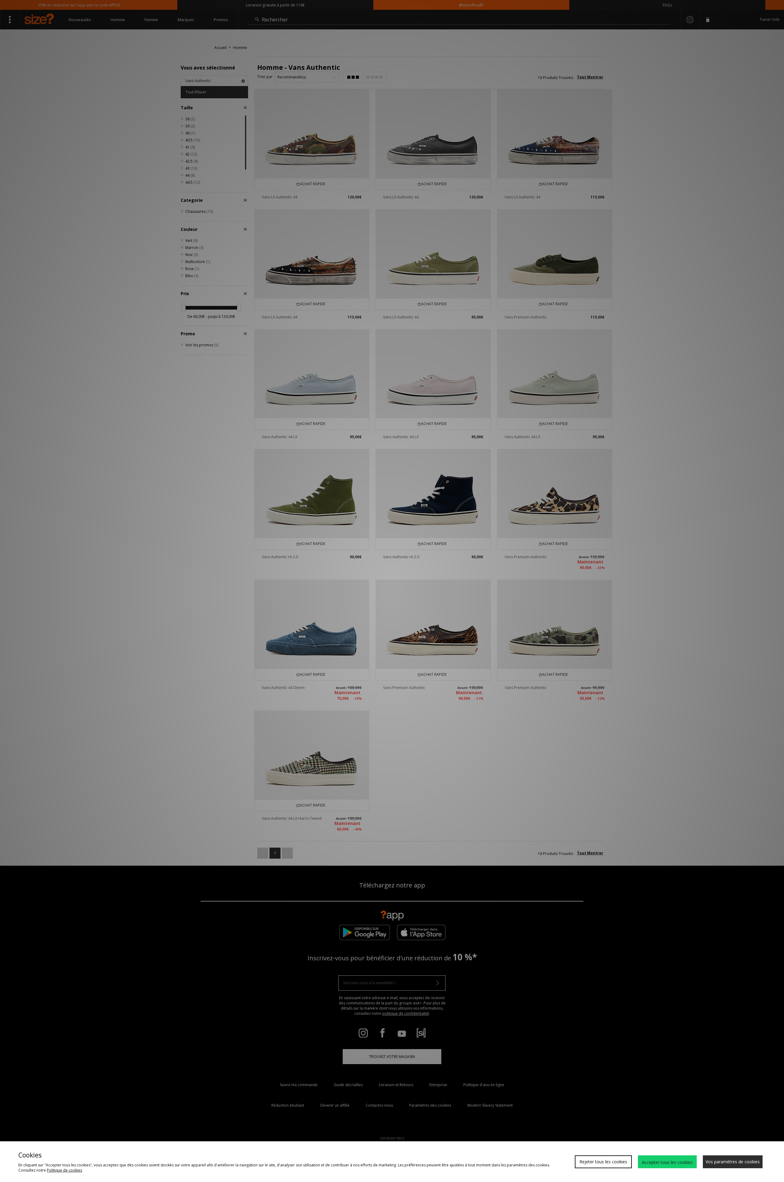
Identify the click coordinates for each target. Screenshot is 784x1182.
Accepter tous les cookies (667, 1162)
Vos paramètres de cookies (733, 1162)
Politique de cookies (64, 1170)
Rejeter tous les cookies (603, 1162)
